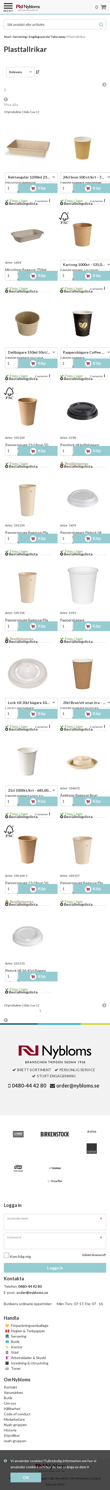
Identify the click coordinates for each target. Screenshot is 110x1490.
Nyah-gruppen (15, 1424)
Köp (41, 187)
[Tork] (18, 1168)
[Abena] (91, 1148)
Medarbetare (14, 1419)
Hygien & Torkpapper (27, 1331)
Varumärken (13, 1392)
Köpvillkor (12, 1435)
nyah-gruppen (15, 1441)
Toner (15, 1368)
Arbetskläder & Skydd (28, 1357)
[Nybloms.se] (41, 9)
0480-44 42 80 (29, 1085)
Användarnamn (17, 1218)
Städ (14, 1352)
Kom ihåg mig (20, 1256)
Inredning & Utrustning (29, 1363)
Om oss (10, 1403)
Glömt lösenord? (94, 1255)
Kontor (16, 1347)
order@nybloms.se (77, 1085)
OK (26, 1477)
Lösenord (14, 1237)
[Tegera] (54, 1168)
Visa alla (11, 104)
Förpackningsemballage (29, 1325)
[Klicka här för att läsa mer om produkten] (27, 148)
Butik (14, 1341)
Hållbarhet (12, 1408)
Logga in (55, 1267)
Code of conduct (17, 1414)
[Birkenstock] (54, 1134)
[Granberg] (18, 1134)
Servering (18, 1336)
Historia (10, 1430)
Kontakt (10, 1387)
